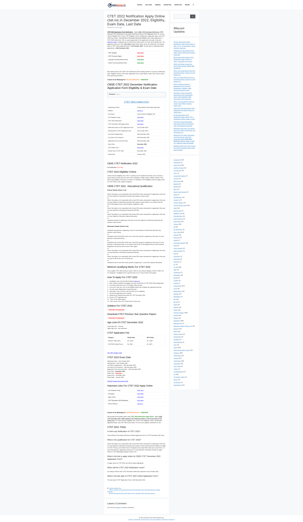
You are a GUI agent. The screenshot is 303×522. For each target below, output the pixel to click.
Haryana (176, 237)
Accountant (177, 160)
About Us (131, 519)
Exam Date (177, 221)
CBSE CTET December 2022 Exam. (149, 32)
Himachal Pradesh (179, 243)
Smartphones (178, 342)
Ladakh (176, 280)
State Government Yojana (182, 350)
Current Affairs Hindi (180, 205)
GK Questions (178, 229)
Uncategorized (178, 372)
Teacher (111, 488)
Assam (176, 178)
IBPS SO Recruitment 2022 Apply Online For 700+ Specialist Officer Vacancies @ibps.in (132, 493)
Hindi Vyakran (178, 248)
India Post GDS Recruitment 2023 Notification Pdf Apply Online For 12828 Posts (184, 110)
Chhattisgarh (178, 197)
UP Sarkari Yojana (179, 377)
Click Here (140, 56)
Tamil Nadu (177, 355)
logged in (119, 507)
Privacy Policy (146, 519)
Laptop (176, 283)
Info (175, 254)
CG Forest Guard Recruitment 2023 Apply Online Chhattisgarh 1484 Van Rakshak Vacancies (184, 124)
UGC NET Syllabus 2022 (114, 353)
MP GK (176, 302)
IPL (175, 264)
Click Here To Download (116, 318)
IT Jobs (176, 267)
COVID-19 (177, 200)
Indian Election (178, 251)
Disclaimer (138, 519)
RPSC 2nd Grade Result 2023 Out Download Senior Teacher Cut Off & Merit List (184, 73)
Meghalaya (177, 296)
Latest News (178, 286)
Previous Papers (179, 313)
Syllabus (157, 5)
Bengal (176, 186)
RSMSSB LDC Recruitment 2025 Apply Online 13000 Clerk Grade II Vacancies (184, 53)
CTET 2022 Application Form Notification (120, 32)
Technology (177, 361)
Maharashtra (178, 291)
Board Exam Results (180, 192)
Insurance (177, 256)
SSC (175, 345)
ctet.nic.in (140, 404)
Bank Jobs (177, 181)
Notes (175, 304)
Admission (177, 162)
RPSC (175, 331)
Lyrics (175, 288)
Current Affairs (178, 203)
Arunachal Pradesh (180, 176)
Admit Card (178, 5)
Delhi (175, 208)
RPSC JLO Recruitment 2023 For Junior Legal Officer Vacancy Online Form (184, 104)
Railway (176, 318)
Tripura (176, 369)
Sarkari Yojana (178, 334)
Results (187, 5)
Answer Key (167, 5)
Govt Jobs (148, 5)
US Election (177, 382)
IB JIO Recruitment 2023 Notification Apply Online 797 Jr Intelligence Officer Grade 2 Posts (184, 117)
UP (174, 374)
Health (176, 240)
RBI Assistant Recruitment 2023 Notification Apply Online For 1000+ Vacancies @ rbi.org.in (184, 59)
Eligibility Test (117, 488)
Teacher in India (112, 42)
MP (175, 299)
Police (175, 310)
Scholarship (177, 337)
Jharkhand (177, 272)
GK (174, 227)
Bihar (175, 189)
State (175, 347)
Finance (139, 5)
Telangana (177, 363)
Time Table (177, 366)
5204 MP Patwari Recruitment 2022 (117, 381)
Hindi (175, 245)
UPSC (175, 380)
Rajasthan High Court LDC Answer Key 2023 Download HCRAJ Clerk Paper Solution (184, 148)
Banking (176, 184)
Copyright (165, 519)
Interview (176, 262)
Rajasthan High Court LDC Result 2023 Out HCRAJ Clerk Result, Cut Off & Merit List (184, 130)
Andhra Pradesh (179, 168)
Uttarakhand (178, 385)
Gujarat (176, 235)
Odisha (176, 307)
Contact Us (171, 519)
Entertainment (178, 216)
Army (175, 173)
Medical (176, 294)
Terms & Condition (155, 519)
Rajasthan (177, 321)
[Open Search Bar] (193, 4)
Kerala (176, 278)
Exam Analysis (178, 219)
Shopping (177, 339)
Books (175, 195)
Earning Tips (177, 211)
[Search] (192, 16)
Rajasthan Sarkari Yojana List (183, 326)
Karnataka (177, 275)
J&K (175, 270)
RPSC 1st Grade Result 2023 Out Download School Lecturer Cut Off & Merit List (184, 79)
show (118, 94)
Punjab (176, 315)
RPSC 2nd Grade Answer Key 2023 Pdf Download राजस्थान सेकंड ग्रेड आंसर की (184, 66)
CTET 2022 (127, 44)
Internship (177, 259)
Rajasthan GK (178, 323)
